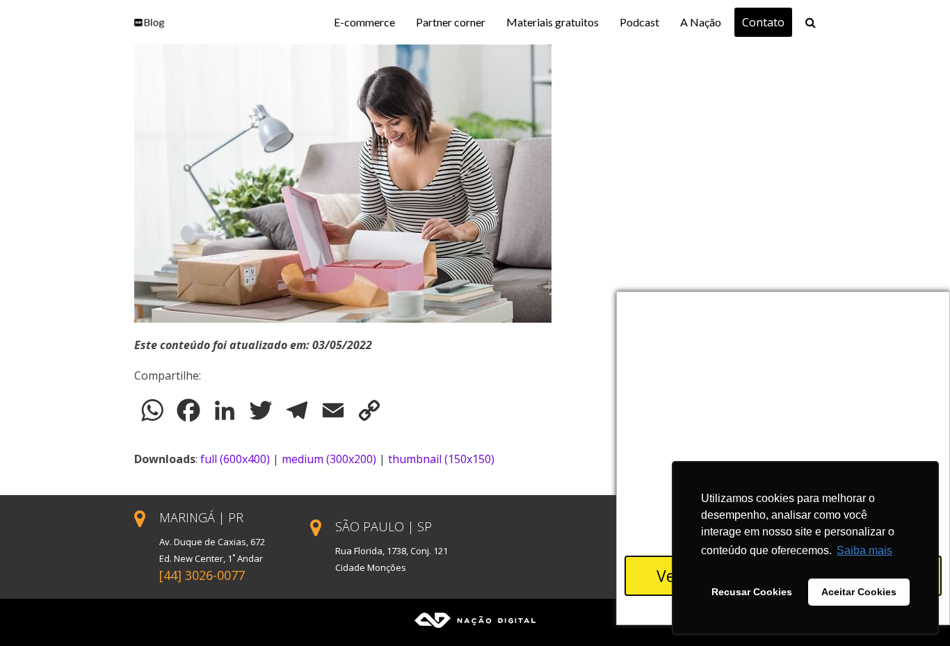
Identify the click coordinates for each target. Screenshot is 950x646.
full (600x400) (235, 459)
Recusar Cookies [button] (751, 591)
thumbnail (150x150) (441, 459)
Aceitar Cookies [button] (858, 591)
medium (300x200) (329, 459)
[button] (810, 22)
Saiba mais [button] (864, 550)
